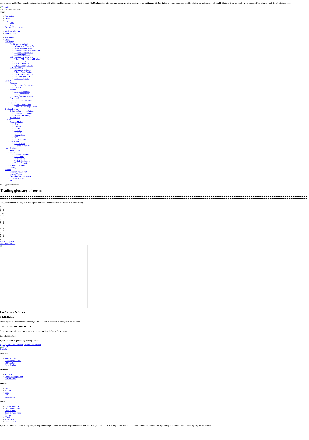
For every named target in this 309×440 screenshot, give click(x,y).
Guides (12, 152)
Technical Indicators (22, 161)
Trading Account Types (23, 100)
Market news (15, 150)
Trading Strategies (21, 163)
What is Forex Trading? (23, 72)
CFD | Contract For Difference (21, 57)
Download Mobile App (14, 27)
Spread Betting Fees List (23, 53)
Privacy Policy (10, 419)
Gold (16, 124)
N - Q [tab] (2, 218)
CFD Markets (19, 144)
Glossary (13, 167)
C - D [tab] (2, 209)
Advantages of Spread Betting (25, 46)
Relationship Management (24, 85)
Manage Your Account (18, 172)
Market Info (14, 141)
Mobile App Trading (22, 115)
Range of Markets (16, 122)
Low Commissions (21, 94)
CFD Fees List (20, 61)
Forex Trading (10, 365)
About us (13, 83)
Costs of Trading (16, 174)
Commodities (19, 135)
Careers (8, 415)
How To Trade (10, 358)
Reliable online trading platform (22, 111)
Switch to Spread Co (22, 55)
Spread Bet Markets (22, 146)
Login (7, 21)
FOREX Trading (16, 68)
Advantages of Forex (22, 70)
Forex (7, 393)
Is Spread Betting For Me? (24, 48)
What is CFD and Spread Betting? (27, 59)
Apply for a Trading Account (25, 107)
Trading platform (11, 109)
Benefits (13, 89)
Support (8, 170)
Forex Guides (19, 159)
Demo (7, 18)
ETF (16, 137)
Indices (17, 128)
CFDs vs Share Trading (23, 63)
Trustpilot (3, 349)
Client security (19, 87)
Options (13, 102)
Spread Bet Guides (21, 154)
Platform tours (15, 118)
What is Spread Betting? (19, 44)
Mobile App (9, 374)
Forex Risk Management (23, 74)
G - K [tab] (2, 213)
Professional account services (21, 176)
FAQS (12, 180)
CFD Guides (19, 157)
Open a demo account (22, 105)
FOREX (17, 133)
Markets (8, 120)
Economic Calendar (17, 165)
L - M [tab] (2, 215)
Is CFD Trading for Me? (23, 66)
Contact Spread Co (12, 406)
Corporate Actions (17, 178)
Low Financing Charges (23, 96)
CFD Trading (10, 363)
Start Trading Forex (21, 79)
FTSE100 (18, 131)
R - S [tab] (2, 220)
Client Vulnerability (12, 408)
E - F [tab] (2, 211)
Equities (17, 126)
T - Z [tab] (2, 222)
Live (11, 25)
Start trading (9, 16)
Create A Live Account (32, 345)
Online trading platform (23, 113)
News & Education (12, 148)
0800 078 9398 (10, 33)
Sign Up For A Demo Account (11, 345)
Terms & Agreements (13, 413)
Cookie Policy (10, 421)
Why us (8, 81)
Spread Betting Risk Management (27, 50)
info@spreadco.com (12, 31)
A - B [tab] (2, 207)
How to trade (15, 98)
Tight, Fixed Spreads (22, 92)
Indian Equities (20, 139)
